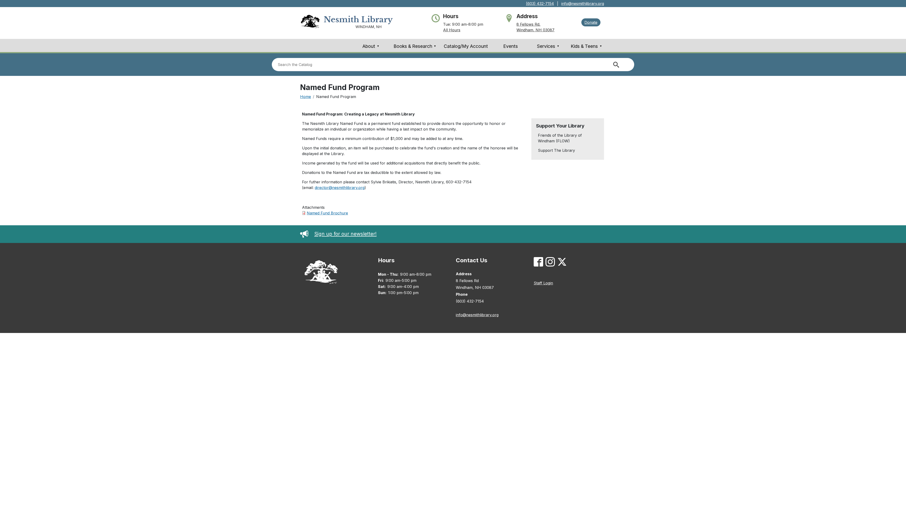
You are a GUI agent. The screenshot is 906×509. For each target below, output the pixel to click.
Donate (590, 22)
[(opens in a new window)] (539, 262)
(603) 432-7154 (540, 3)
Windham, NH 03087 (535, 30)
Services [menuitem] (548, 46)
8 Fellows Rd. (528, 24)
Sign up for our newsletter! (345, 234)
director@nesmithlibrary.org (340, 187)
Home (305, 96)
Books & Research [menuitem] (415, 46)
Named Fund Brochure (327, 213)
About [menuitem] (370, 46)
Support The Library (556, 150)
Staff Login (543, 283)
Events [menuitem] (510, 46)
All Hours (451, 30)
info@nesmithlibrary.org (582, 3)
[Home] (347, 23)
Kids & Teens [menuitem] (586, 46)
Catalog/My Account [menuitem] (466, 46)
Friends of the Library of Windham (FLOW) (560, 138)
